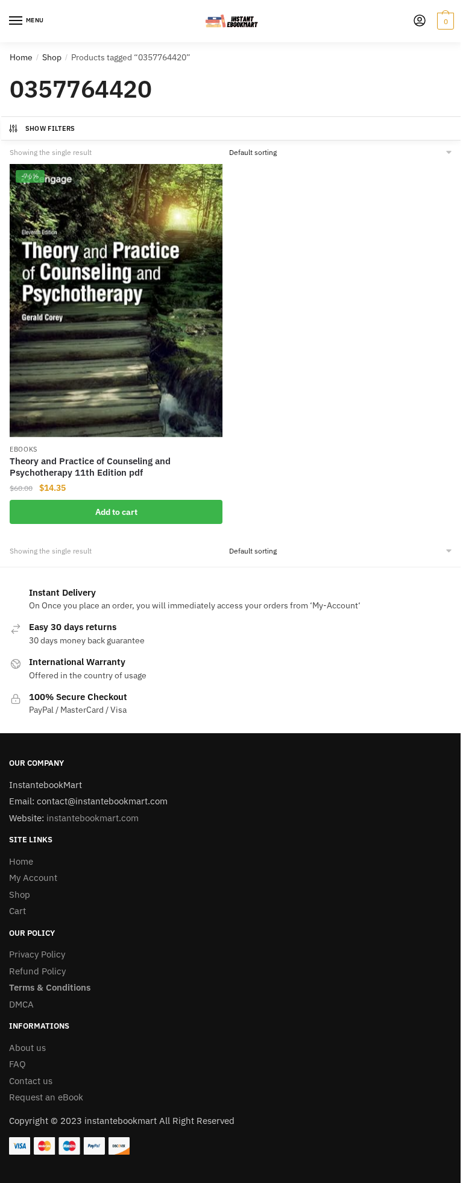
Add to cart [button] (116, 511)
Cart (17, 910)
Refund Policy (37, 971)
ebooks (23, 449)
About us (27, 1047)
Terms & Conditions (49, 987)
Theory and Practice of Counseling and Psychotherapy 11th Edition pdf (90, 467)
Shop (51, 57)
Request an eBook (46, 1097)
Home (21, 57)
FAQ (17, 1064)
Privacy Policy (37, 954)
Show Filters (50, 128)
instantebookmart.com (92, 818)
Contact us (30, 1081)
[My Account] (419, 21)
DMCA (21, 1004)
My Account (33, 877)
